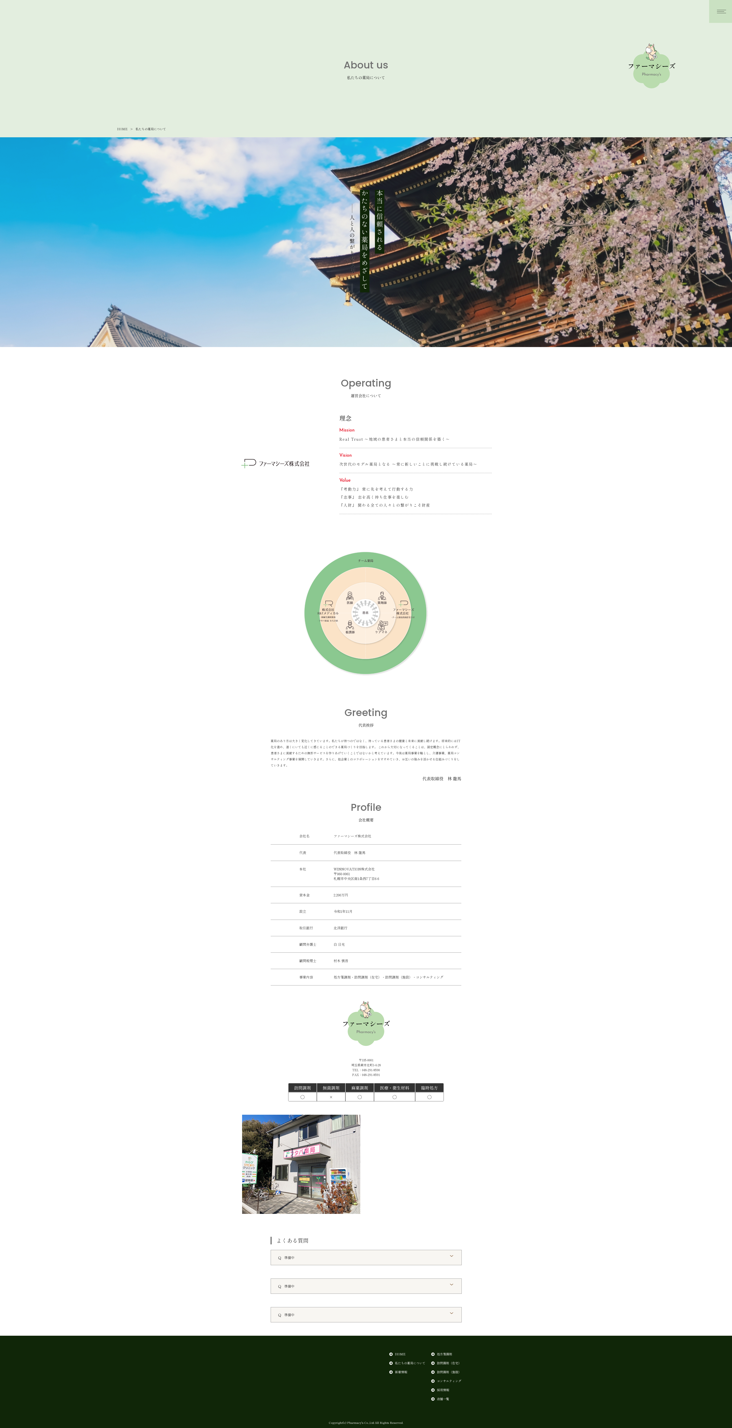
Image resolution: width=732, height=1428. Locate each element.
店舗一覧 (443, 1399)
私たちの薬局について (410, 1363)
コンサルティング (449, 1381)
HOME (122, 129)
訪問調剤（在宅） (449, 1363)
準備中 (289, 1257)
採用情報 (443, 1390)
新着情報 (401, 1372)
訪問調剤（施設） (449, 1372)
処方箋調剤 (444, 1354)
